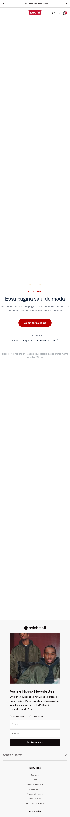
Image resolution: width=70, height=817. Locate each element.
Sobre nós (35, 775)
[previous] (3, 3)
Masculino (18, 716)
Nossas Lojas (35, 799)
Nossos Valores (35, 789)
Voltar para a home (35, 322)
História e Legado (35, 784)
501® (55, 340)
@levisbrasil (35, 627)
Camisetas (43, 340)
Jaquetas (27, 340)
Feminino (38, 716)
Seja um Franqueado (35, 803)
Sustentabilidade (35, 794)
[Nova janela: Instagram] (35, 658)
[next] (66, 3)
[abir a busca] (53, 13)
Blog (35, 780)
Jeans (15, 340)
